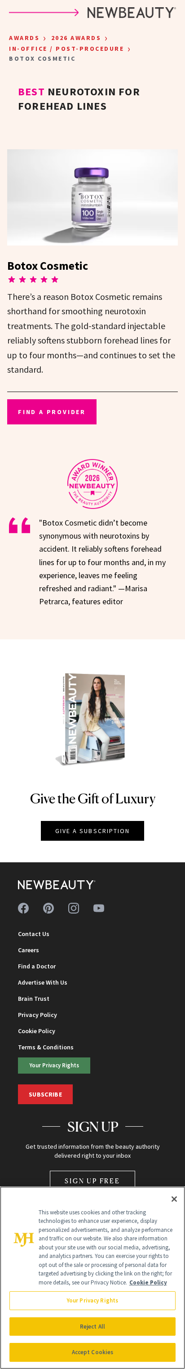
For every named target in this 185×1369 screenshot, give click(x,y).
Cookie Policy (36, 1031)
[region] (92, 1277)
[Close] (174, 1199)
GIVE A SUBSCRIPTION (92, 831)
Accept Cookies (93, 1352)
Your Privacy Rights (54, 1065)
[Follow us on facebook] (23, 908)
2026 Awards (76, 38)
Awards (24, 38)
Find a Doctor (37, 966)
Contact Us (33, 934)
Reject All (92, 1326)
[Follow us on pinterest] (48, 908)
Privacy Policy (37, 1015)
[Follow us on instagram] (73, 908)
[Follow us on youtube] (98, 908)
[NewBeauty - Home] (57, 884)
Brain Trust (33, 998)
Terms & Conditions (46, 1047)
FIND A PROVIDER (52, 412)
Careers (28, 950)
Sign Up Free (92, 1181)
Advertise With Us (42, 982)
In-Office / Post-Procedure (66, 49)
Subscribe (45, 1094)
